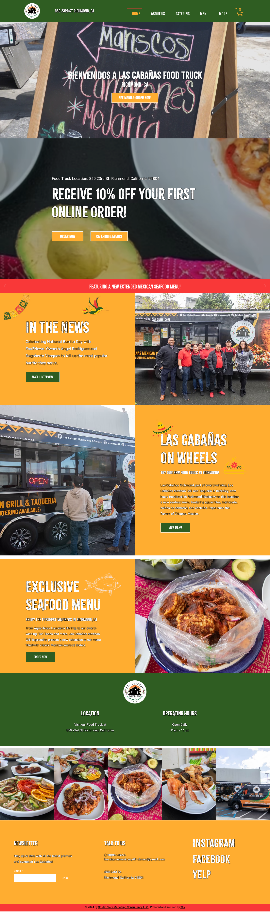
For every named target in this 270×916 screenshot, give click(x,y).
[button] (240, 12)
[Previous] (5, 286)
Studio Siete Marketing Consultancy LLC (123, 907)
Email (18, 871)
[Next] (265, 286)
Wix (182, 907)
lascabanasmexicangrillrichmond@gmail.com (134, 859)
